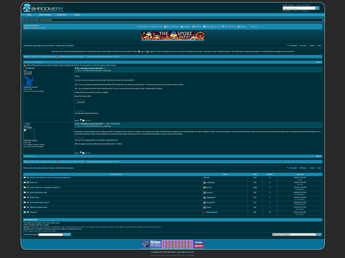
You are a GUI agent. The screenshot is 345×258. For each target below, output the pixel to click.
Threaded (293, 46)
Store (234, 27)
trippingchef (210, 197)
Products (33, 212)
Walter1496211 (212, 212)
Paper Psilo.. (34, 197)
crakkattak (210, 182)
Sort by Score (42, 231)
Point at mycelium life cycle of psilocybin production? (50, 178)
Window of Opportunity (38, 207)
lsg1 (207, 178)
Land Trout (154, 227)
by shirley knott (300, 204)
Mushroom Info (45, 15)
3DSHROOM (114, 124)
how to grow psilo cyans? (39, 202)
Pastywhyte (132, 227)
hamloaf (111, 227)
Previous (303, 46)
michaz (209, 187)
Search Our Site (288, 5)
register (152, 52)
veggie (62, 227)
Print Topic (51, 231)
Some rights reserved (185, 252)
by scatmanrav (300, 199)
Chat (226, 27)
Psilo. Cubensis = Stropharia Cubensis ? (45, 187)
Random (243, 27)
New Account (40, 28)
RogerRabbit (55, 227)
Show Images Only (31, 231)
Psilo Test (33, 182)
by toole (299, 184)
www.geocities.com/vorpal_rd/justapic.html (101, 140)
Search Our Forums (303, 5)
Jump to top (29, 156)
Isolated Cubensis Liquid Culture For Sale (103, 57)
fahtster (74, 227)
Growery (254, 27)
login (142, 52)
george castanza (45, 227)
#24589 (78, 70)
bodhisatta (140, 227)
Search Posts (157, 27)
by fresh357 (300, 209)
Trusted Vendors (173, 27)
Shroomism (35, 227)
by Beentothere (300, 194)
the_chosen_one (83, 227)
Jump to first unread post (34, 62)
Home (29, 15)
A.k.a (160, 227)
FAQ (207, 27)
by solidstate (300, 189)
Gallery (77, 15)
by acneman (300, 214)
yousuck (209, 192)
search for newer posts (101, 65)
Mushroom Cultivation (65, 46)
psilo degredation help (38, 192)
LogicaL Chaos (94, 227)
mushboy (68, 227)
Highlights (187, 27)
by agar (299, 179)
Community (61, 15)
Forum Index (143, 27)
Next (319, 46)
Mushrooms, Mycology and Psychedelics (39, 46)
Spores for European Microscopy (43, 57)
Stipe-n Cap (123, 227)
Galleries (198, 27)
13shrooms (104, 227)
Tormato (147, 227)
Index (312, 46)
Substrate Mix (78, 57)
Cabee (208, 207)
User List (216, 27)
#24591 (78, 126)
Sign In (28, 28)
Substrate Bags (66, 57)
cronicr (116, 227)
